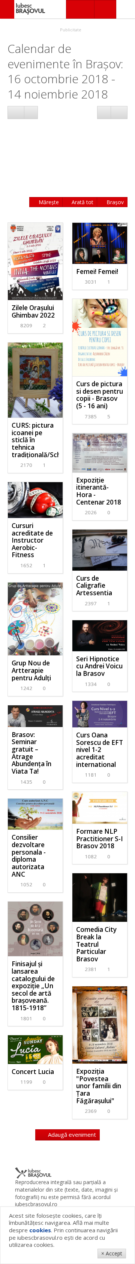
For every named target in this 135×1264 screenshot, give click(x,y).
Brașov (114, 202)
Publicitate (70, 29)
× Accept (111, 1253)
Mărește (48, 202)
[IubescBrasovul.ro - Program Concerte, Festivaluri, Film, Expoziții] (7, 9)
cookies (40, 1230)
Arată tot (81, 202)
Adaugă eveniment (71, 1134)
